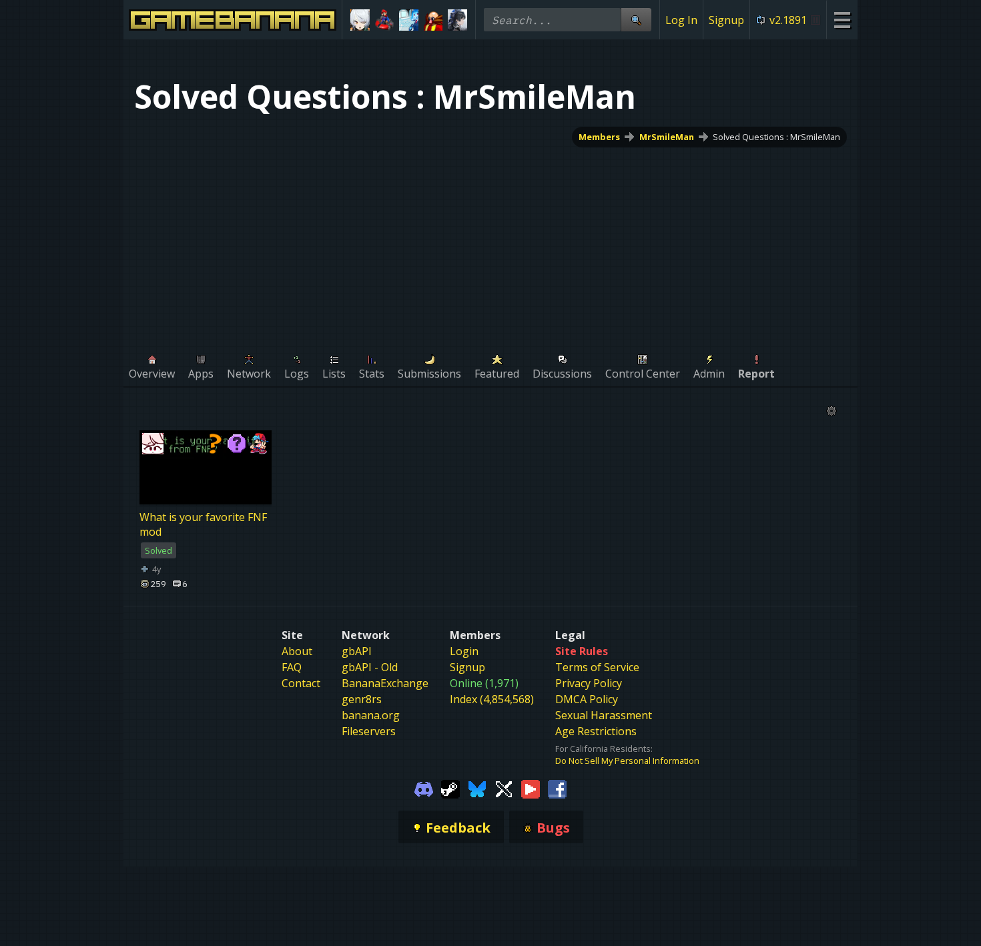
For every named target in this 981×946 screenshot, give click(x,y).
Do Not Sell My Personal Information (627, 761)
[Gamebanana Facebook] (557, 788)
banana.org (371, 715)
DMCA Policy (586, 699)
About (297, 651)
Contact (301, 683)
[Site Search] (636, 19)
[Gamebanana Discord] (423, 788)
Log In (681, 20)
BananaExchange (385, 683)
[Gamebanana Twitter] (504, 788)
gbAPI (357, 651)
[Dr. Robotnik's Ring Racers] (433, 20)
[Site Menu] (842, 19)
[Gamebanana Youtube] (530, 788)
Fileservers (369, 731)
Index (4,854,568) (492, 699)
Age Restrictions (596, 731)
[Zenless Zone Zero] (360, 20)
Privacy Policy (588, 683)
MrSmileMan (666, 137)
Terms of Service (597, 667)
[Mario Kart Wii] (384, 20)
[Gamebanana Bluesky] (477, 788)
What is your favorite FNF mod (203, 524)
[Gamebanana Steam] (450, 788)
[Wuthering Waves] (457, 20)
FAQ (292, 667)
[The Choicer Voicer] (408, 20)
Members (599, 137)
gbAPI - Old (370, 667)
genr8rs (362, 699)
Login (464, 651)
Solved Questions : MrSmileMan (776, 137)
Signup (726, 20)
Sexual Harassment (603, 715)
